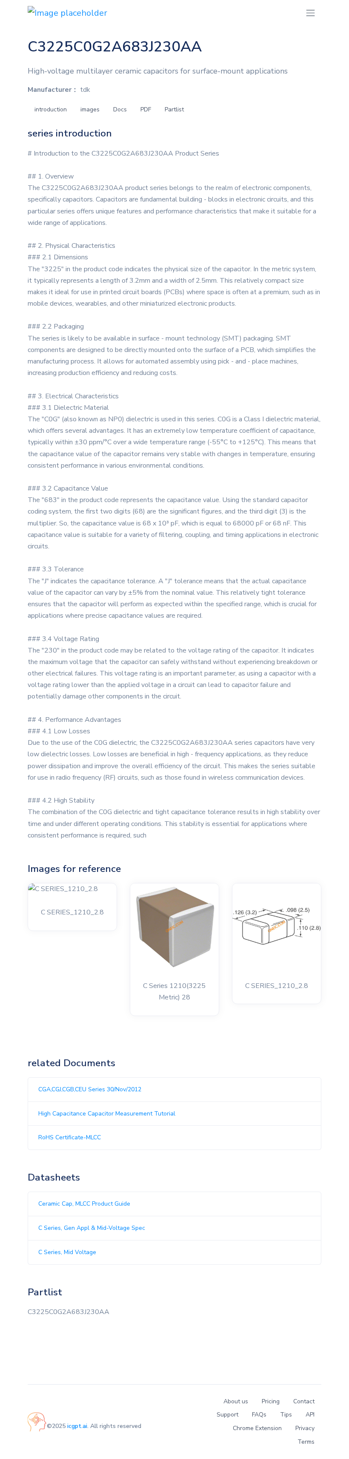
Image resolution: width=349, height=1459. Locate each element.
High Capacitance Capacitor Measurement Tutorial (106, 1114)
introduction (50, 109)
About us (235, 1401)
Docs (120, 109)
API (310, 1415)
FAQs (259, 1415)
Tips (286, 1415)
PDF (145, 109)
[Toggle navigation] (310, 13)
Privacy (305, 1428)
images (90, 109)
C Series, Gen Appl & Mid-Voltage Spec (91, 1228)
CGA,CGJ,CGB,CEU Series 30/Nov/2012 (89, 1089)
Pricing (271, 1401)
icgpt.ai (77, 1426)
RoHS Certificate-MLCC (69, 1137)
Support (227, 1415)
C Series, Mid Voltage (67, 1252)
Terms (306, 1442)
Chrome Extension (257, 1428)
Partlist (174, 109)
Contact (304, 1401)
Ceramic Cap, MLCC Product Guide (84, 1204)
